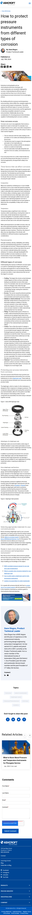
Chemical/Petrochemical (11, 701)
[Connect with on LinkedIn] (5, 675)
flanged (23, 485)
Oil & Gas (25, 701)
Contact (3, 856)
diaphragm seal (17, 378)
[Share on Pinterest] (24, 719)
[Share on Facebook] (2, 66)
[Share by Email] (10, 66)
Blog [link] (2, 863)
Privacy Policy (24, 913)
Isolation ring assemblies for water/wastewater (17, 581)
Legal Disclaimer (17, 911)
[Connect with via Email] (8, 675)
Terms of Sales (15, 913)
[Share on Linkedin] (8, 66)
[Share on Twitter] (5, 66)
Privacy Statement (6, 911)
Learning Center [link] (6, 860)
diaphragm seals (16, 697)
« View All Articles (5, 11)
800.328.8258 (5, 852)
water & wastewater (21, 693)
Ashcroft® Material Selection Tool (10, 539)
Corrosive (8, 693)
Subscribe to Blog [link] (6, 865)
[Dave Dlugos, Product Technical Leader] (11, 617)
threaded (17, 485)
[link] (5, 870)
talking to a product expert (12, 537)
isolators (16, 705)
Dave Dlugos (13, 49)
